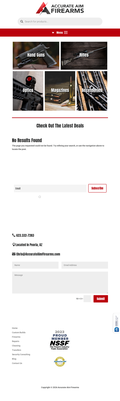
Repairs (15, 341)
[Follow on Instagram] (105, 338)
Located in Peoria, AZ (29, 244)
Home (15, 328)
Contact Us (17, 363)
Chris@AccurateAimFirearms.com (38, 254)
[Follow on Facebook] (105, 348)
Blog (14, 359)
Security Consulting (21, 354)
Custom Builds (18, 332)
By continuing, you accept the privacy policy (62, 197)
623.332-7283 (25, 235)
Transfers (16, 350)
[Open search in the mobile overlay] (60, 21)
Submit (101, 298)
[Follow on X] (105, 328)
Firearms (16, 337)
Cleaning (16, 346)
